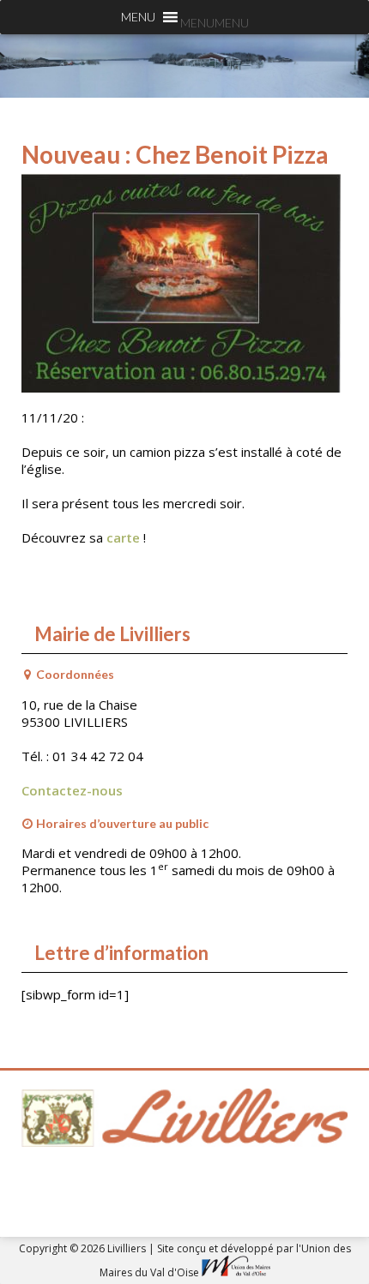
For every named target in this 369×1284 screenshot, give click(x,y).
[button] (214, 22)
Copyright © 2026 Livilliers (83, 1248)
